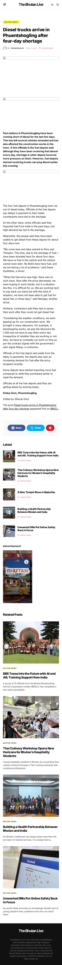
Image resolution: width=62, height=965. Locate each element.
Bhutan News (11, 22)
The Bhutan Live (31, 4)
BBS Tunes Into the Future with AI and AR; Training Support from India (37, 454)
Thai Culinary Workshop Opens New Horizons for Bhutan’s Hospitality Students (38, 473)
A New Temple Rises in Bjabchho (36, 492)
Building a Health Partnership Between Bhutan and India (34, 510)
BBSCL (54, 408)
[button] (4, 4)
